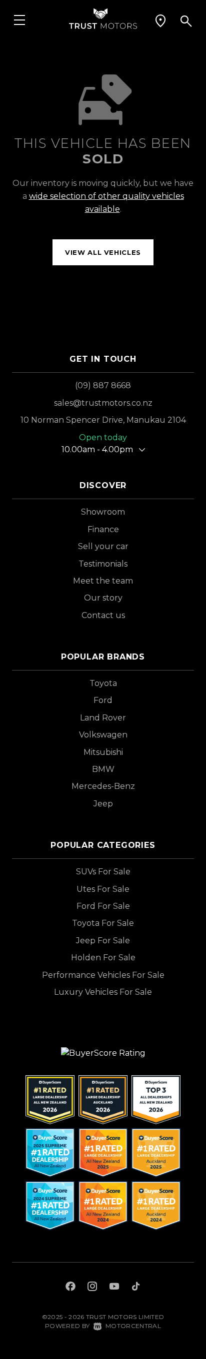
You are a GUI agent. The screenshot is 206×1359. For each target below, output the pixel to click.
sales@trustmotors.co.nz (103, 403)
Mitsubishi (103, 752)
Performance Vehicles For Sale (103, 975)
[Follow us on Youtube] (114, 1288)
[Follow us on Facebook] (70, 1288)
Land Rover (103, 717)
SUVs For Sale (103, 871)
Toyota (103, 683)
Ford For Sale (103, 906)
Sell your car (103, 546)
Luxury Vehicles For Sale (103, 992)
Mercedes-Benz (103, 786)
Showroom (103, 512)
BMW (103, 769)
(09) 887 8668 (103, 385)
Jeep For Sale (103, 940)
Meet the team (103, 581)
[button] (160, 20)
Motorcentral (133, 1326)
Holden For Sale (103, 957)
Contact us (103, 615)
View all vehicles (103, 252)
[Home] (103, 17)
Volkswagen (103, 734)
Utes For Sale (103, 889)
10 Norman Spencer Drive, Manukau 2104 (103, 420)
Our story (103, 598)
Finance (103, 529)
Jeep (103, 803)
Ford (103, 700)
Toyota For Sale (103, 923)
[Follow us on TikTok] (136, 1288)
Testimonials (103, 564)
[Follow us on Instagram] (92, 1288)
